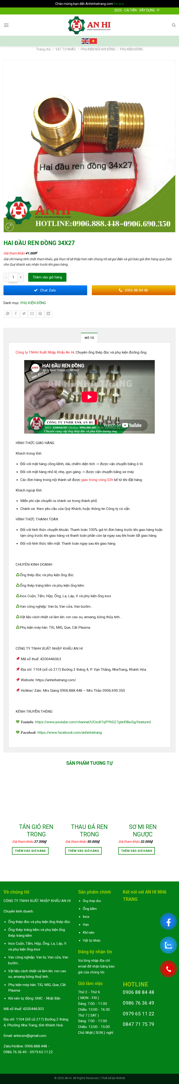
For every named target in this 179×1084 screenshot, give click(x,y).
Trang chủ (43, 49)
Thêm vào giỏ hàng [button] (30, 850)
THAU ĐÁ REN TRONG (89, 831)
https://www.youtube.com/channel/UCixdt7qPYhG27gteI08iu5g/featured (93, 722)
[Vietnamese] (93, 40)
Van (86, 925)
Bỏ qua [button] (119, 4)
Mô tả (89, 338)
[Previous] (12, 818)
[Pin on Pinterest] (40, 314)
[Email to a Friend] (32, 314)
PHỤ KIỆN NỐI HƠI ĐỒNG (98, 49)
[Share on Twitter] (24, 314)
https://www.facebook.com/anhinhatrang (70, 732)
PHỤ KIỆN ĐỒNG (131, 49)
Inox (86, 917)
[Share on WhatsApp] (7, 314)
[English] (86, 40)
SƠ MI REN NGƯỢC (143, 831)
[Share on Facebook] (16, 314)
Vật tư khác (92, 940)
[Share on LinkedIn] (48, 314)
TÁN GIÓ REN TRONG (36, 831)
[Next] (166, 818)
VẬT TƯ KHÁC (65, 49)
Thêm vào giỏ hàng (47, 277)
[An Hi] (89, 25)
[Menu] (6, 25)
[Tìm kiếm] (174, 25)
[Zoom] (9, 227)
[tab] (89, 338)
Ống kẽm (90, 909)
